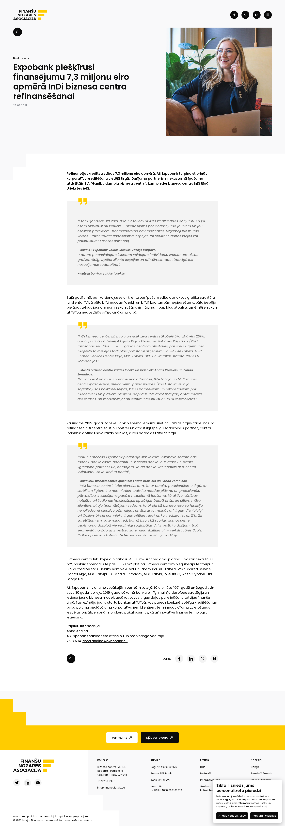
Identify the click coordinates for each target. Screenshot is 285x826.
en (256, 15)
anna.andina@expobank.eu (105, 641)
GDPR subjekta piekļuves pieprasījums (64, 816)
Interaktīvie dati (210, 780)
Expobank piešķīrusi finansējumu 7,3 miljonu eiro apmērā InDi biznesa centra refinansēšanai (71, 81)
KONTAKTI (103, 760)
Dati (202, 767)
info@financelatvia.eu (111, 787)
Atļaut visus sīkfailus (232, 816)
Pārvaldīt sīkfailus (264, 816)
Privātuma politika (24, 816)
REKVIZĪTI (156, 760)
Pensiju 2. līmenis (261, 773)
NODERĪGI (256, 760)
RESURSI (204, 760)
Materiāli (205, 773)
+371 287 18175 (106, 781)
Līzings (255, 767)
